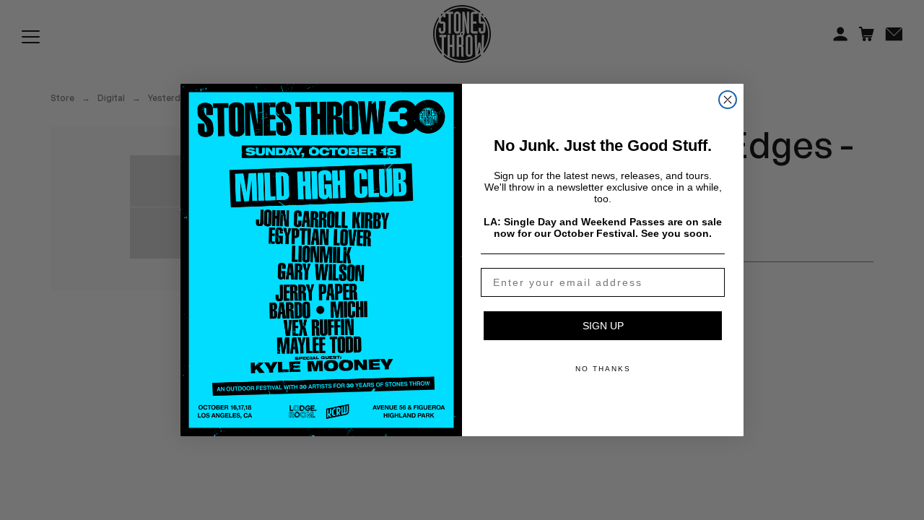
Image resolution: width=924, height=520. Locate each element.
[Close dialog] (727, 99)
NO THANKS (603, 369)
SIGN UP (603, 326)
